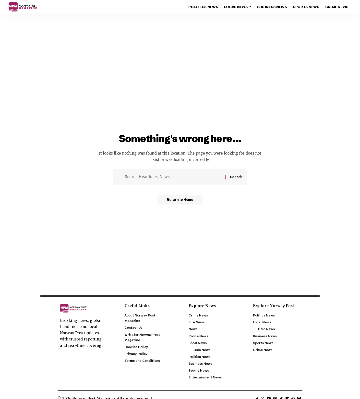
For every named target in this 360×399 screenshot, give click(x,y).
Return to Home (180, 199)
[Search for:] (173, 177)
